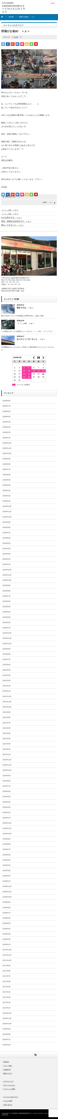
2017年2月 (7, 1002)
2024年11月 (7, 512)
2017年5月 (7, 987)
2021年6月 (7, 728)
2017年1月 (7, 1008)
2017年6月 (7, 981)
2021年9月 (7, 712)
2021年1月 (7, 754)
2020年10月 (7, 770)
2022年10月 (7, 644)
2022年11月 (7, 638)
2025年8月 (7, 464)
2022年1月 (7, 691)
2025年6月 (7, 475)
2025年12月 (7, 443)
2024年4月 (7, 549)
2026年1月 (7, 438)
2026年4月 (7, 422)
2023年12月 (7, 570)
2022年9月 (7, 649)
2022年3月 (7, 680)
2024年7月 (7, 533)
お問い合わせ (7, 1105)
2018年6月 (7, 918)
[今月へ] (38, 357)
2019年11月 (7, 828)
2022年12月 (7, 633)
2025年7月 (7, 469)
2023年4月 (7, 612)
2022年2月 (7, 686)
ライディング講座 (9, 1089)
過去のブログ (7, 1073)
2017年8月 (7, 971)
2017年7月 (7, 976)
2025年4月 (7, 485)
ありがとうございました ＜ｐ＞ (31, 339)
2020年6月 (7, 791)
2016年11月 (7, 1018)
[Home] (3, 17)
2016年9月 (7, 1029)
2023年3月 (7, 617)
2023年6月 (7, 601)
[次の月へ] (43, 357)
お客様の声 (7, 1069)
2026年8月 (7, 401)
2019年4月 (7, 865)
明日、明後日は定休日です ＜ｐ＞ (16, 221)
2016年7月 (7, 1039)
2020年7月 (7, 786)
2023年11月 (7, 575)
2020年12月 (7, 760)
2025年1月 (7, 501)
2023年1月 (7, 628)
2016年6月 (7, 1045)
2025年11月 (7, 448)
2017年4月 (7, 992)
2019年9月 (7, 839)
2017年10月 (7, 960)
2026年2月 (7, 432)
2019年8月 (7, 844)
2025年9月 (7, 459)
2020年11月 (7, 765)
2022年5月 (7, 670)
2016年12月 (7, 1013)
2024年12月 (7, 506)
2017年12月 (7, 950)
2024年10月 (7, 517)
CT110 (4, 187)
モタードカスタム (9, 1085)
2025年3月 (7, 490)
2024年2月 (7, 559)
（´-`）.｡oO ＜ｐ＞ (10, 210)
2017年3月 (7, 997)
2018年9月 (7, 902)
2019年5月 (7, 860)
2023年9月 (7, 585)
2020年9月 (7, 776)
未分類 (11, 17)
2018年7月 (7, 913)
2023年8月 (7, 591)
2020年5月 (7, 797)
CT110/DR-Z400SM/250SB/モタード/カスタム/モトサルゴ (29, 1113)
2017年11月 (7, 955)
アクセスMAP (7, 1101)
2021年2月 (7, 749)
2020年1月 (7, 818)
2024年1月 (7, 564)
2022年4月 (7, 675)
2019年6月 (7, 855)
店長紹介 (6, 1062)
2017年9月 (7, 966)
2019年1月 (7, 881)
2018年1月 (7, 944)
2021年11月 (7, 702)
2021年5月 (7, 733)
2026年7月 (7, 406)
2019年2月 (7, 876)
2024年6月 (7, 538)
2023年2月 (7, 622)
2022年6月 (7, 665)
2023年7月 (7, 596)
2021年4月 (7, 739)
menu (52, 3)
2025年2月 (7, 496)
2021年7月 (7, 723)
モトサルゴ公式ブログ (10, 1097)
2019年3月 (7, 871)
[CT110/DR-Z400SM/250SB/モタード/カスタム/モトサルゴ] (13, 7)
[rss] (35, 1055)
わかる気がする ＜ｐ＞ (11, 217)
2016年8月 (7, 1034)
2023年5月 (7, 607)
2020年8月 (7, 781)
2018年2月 (7, 939)
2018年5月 (7, 923)
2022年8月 (7, 654)
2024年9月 (7, 522)
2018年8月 (7, 908)
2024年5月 (7, 543)
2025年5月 (7, 480)
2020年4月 (7, 802)
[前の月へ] (33, 357)
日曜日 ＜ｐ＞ (48, 202)
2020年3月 (7, 807)
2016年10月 (7, 1024)
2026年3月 (7, 427)
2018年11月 (7, 892)
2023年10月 (7, 580)
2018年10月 (7, 897)
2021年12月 (7, 696)
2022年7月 (7, 659)
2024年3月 (7, 554)
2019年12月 (7, 823)
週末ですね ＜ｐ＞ (25, 308)
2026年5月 (7, 417)
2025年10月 (7, 453)
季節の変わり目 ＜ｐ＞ (13, 197)
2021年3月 (7, 744)
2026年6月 (7, 411)
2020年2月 (7, 812)
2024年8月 (7, 527)
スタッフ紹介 (7, 1065)
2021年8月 (7, 717)
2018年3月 (7, 934)
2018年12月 (7, 886)
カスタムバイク (8, 1081)
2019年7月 (7, 849)
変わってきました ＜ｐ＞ (12, 225)
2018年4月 (7, 929)
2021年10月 (7, 707)
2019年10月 (7, 834)
